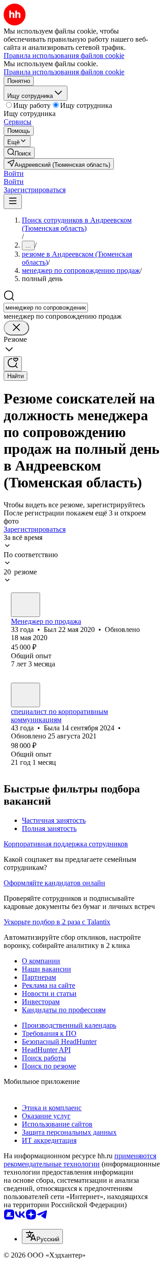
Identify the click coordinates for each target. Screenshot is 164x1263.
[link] (19, 152)
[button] (14, 173)
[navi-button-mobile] (13, 201)
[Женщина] (25, 695)
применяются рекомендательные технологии (80, 1160)
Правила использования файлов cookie (64, 72)
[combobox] (46, 307)
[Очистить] (16, 328)
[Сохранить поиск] (13, 363)
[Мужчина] (25, 605)
